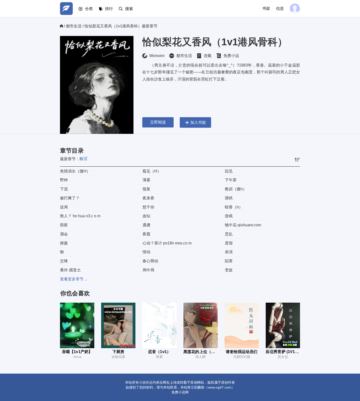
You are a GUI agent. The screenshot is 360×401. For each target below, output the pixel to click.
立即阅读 (158, 122)
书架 (266, 8)
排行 (109, 9)
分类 (89, 9)
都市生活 (74, 26)
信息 (280, 8)
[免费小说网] (66, 8)
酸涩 (83, 159)
